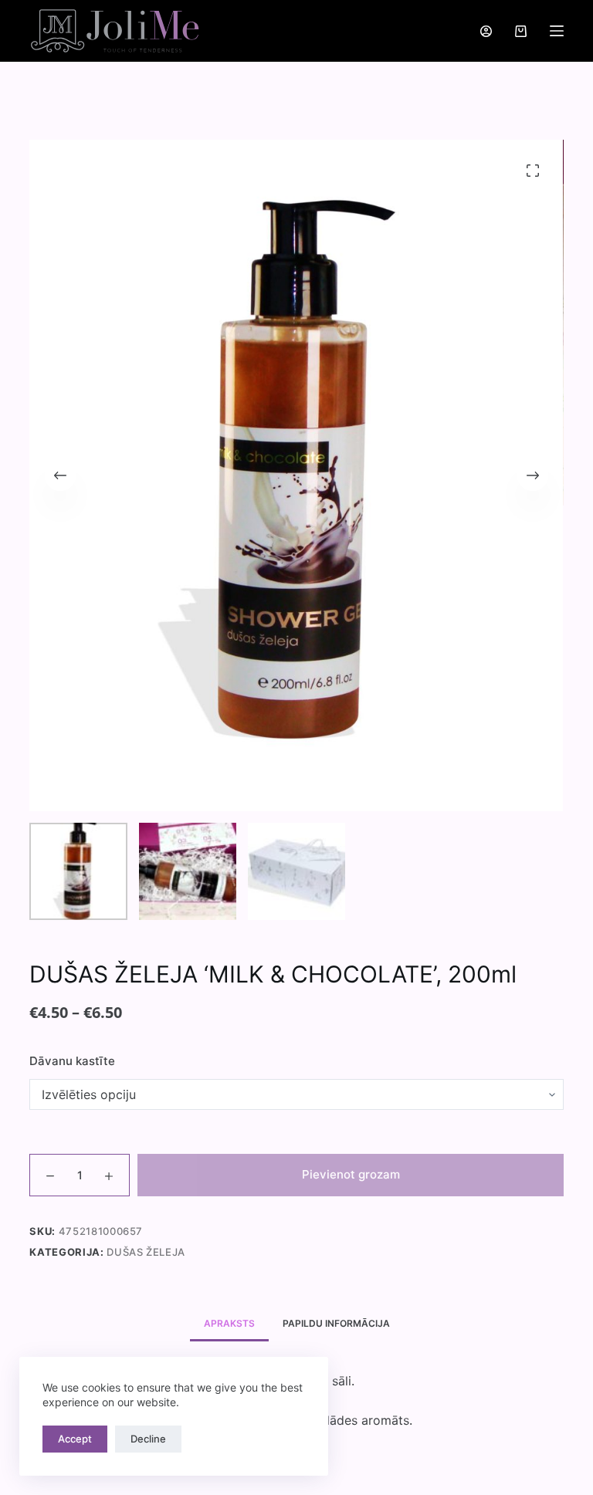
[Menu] (557, 31)
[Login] (486, 31)
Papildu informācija (336, 1323)
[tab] (229, 1323)
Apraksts (229, 1323)
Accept (75, 1438)
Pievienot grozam (351, 1174)
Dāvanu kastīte (72, 1061)
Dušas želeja (146, 1252)
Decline (148, 1438)
